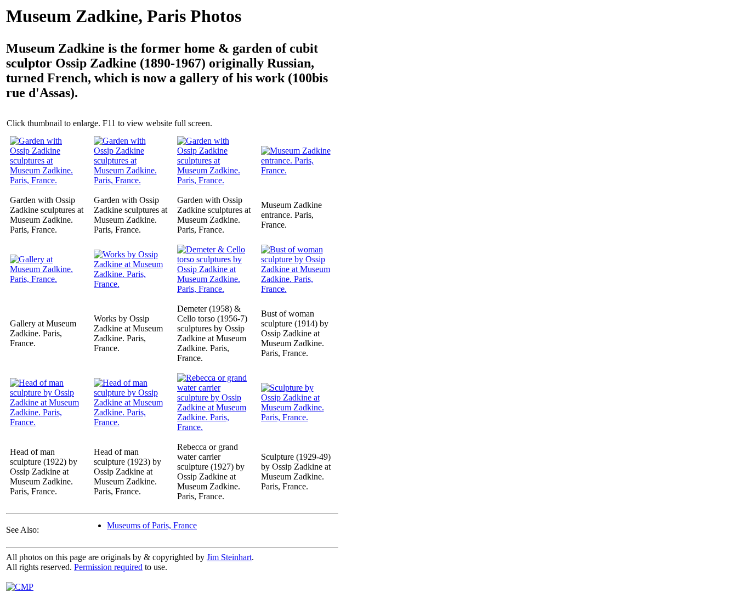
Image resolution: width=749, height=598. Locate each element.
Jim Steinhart (229, 557)
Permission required (108, 567)
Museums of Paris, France (152, 525)
